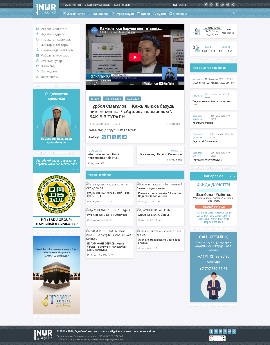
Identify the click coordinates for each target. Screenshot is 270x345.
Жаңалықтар (113, 98)
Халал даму (49, 71)
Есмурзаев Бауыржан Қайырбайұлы (56, 140)
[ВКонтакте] (104, 137)
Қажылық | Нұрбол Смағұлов (161, 154)
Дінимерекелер (228, 31)
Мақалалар (197, 79)
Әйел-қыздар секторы (57, 50)
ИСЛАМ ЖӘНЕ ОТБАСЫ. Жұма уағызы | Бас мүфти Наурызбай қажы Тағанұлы (106, 246)
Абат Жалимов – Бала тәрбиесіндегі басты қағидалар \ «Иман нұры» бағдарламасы (106, 160)
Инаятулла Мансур (203, 122)
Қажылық (48, 66)
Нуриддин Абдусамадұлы (207, 159)
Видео (95, 98)
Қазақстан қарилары (56, 39)
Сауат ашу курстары (97, 4)
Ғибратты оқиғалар (55, 55)
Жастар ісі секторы (54, 45)
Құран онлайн (122, 4)
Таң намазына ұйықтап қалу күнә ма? (211, 103)
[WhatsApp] (119, 137)
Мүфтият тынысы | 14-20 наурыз (107, 214)
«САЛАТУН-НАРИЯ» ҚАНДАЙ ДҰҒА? (213, 83)
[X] (114, 137)
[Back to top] (260, 335)
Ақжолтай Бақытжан (204, 141)
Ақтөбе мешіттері (54, 29)
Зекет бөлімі (50, 77)
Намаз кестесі (72, 4)
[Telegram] (124, 137)
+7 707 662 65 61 (214, 268)
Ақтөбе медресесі (53, 34)
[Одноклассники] (109, 137)
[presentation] (37, 127)
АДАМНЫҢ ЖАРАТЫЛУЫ (153, 214)
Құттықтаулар (51, 61)
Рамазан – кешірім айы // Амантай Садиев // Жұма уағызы (159, 195)
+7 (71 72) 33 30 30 (213, 256)
